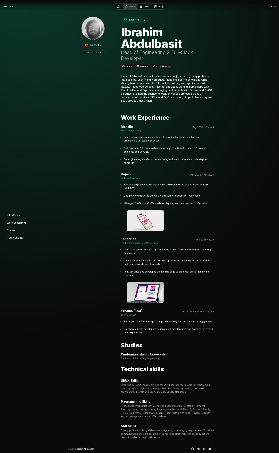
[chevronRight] (145, 19)
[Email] (210, 449)
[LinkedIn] (198, 449)
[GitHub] (192, 449)
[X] (204, 449)
